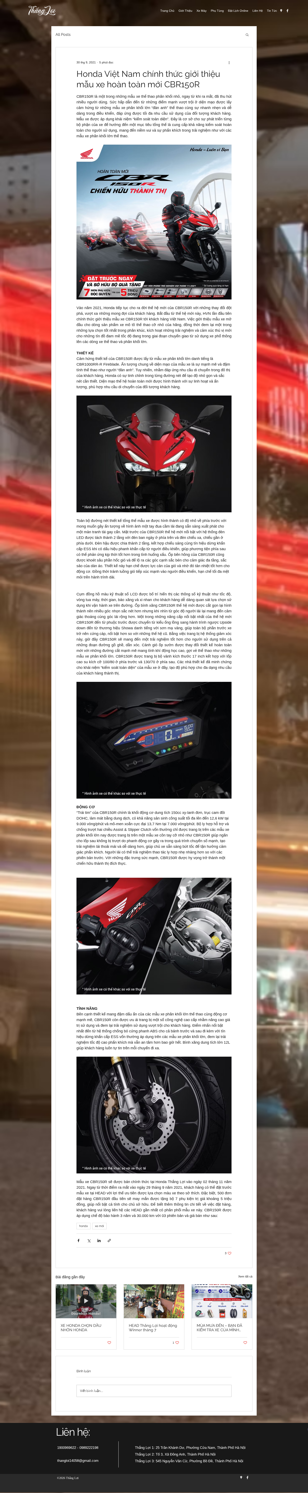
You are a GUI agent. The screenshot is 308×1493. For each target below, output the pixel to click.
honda (83, 1226)
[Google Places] (281, 11)
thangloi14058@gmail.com (77, 1461)
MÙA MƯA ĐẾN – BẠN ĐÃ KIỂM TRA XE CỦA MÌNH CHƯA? (219, 1327)
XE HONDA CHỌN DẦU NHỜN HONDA (81, 1327)
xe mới (99, 1226)
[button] (247, 34)
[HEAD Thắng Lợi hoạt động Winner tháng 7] (154, 1301)
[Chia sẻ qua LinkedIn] (99, 1240)
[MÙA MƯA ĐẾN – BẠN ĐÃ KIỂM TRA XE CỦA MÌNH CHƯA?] (222, 1301)
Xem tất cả (245, 1276)
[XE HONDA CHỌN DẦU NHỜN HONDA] (86, 1301)
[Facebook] (287, 11)
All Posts (63, 34)
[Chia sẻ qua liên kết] (109, 1240)
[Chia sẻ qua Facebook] (78, 1240)
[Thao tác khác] (229, 62)
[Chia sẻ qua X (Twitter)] (89, 1240)
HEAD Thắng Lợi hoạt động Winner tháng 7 (153, 1327)
